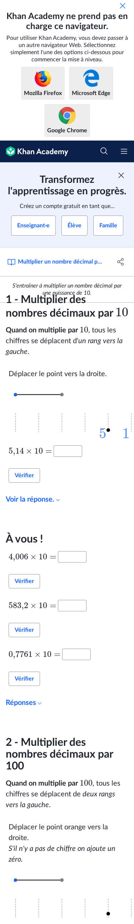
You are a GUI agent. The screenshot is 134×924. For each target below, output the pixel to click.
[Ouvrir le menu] (124, 151)
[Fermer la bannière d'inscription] (121, 175)
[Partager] (121, 262)
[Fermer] (122, 5)
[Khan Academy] (34, 151)
